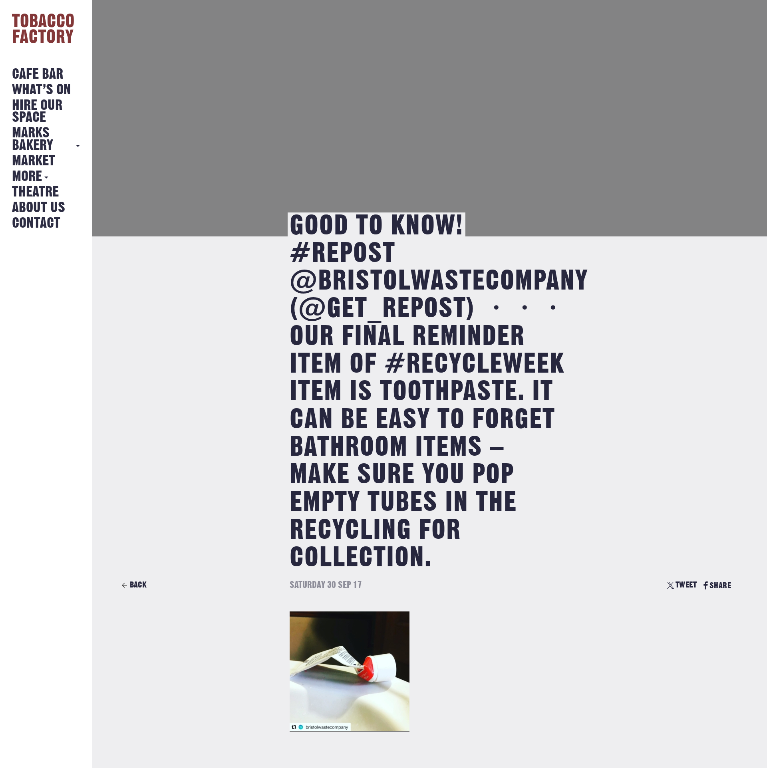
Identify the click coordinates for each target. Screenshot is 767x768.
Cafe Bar (37, 74)
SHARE (720, 585)
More (27, 177)
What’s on (41, 90)
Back (138, 585)
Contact (36, 223)
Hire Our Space (37, 111)
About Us (38, 208)
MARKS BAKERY (32, 139)
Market (33, 161)
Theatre (35, 192)
